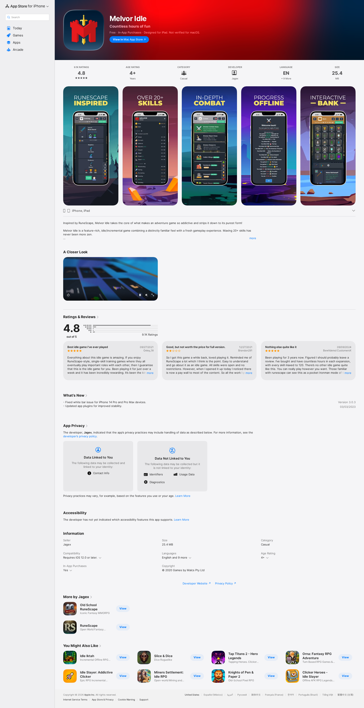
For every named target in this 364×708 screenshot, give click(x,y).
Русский (242, 695)
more (252, 238)
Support (143, 700)
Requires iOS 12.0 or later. (80, 557)
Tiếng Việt (327, 695)
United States (192, 695)
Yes (65, 570)
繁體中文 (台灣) (345, 695)
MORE (150, 373)
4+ (263, 557)
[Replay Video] (68, 295)
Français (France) (274, 695)
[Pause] (140, 295)
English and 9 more (174, 557)
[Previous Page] (59, 360)
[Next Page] (360, 360)
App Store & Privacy (103, 700)
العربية (230, 695)
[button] (27, 28)
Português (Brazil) (308, 695)
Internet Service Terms (75, 700)
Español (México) (213, 695)
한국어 (291, 695)
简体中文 (256, 695)
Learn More (182, 495)
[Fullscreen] (152, 295)
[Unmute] (146, 295)
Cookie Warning (126, 700)
